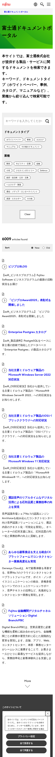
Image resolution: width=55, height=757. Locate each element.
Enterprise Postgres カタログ (27, 332)
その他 (29, 199)
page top (47, 704)
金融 (38, 164)
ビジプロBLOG (17, 266)
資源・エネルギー (13, 199)
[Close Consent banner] (47, 713)
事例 (29, 140)
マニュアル (11, 147)
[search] (42, 4)
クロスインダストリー (25, 170)
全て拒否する (26, 743)
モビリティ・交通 (23, 164)
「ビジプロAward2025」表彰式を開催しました (29, 303)
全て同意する (26, 750)
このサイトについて (12, 707)
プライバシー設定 (26, 736)
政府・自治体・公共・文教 (17, 178)
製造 (8, 164)
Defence (43, 170)
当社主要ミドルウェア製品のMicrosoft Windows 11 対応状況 (29, 459)
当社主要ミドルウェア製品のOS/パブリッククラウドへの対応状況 (30, 418)
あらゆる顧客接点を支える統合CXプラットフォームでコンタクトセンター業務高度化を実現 (30, 557)
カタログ (40, 140)
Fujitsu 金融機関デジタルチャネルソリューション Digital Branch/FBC (29, 615)
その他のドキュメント (30, 147)
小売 (8, 170)
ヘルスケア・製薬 (13, 185)
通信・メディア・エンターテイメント (22, 192)
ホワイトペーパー (13, 140)
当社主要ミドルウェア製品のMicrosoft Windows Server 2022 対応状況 (29, 375)
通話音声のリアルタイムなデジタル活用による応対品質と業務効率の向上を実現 (30, 502)
